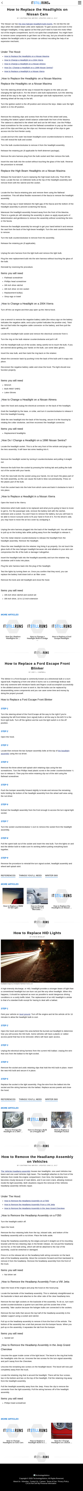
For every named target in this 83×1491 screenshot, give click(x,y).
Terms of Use (52, 1481)
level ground (24, 1014)
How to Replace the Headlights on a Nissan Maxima (26, 56)
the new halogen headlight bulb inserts (35, 24)
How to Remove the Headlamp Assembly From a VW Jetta (29, 1205)
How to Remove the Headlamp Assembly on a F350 (26, 1201)
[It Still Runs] (40, 2)
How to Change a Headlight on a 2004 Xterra (23, 60)
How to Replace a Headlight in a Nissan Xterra (24, 71)
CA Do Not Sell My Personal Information (41, 1483)
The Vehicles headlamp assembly (15, 1171)
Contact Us (34, 1481)
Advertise (25, 1481)
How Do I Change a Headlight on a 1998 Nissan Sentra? (28, 68)
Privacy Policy (63, 1481)
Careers (42, 1481)
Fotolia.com (29, 984)
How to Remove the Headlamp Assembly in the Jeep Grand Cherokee (34, 1208)
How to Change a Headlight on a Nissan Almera (24, 64)
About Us (16, 1481)
